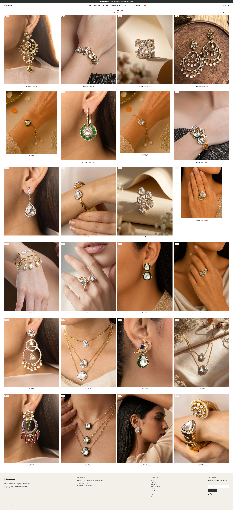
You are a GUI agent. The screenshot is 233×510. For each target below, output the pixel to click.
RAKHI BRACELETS (137, 5)
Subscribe (212, 490)
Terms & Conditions (155, 486)
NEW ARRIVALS (97, 5)
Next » (120, 470)
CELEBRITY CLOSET (115, 5)
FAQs (152, 494)
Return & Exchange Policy (156, 490)
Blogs (152, 496)
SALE (145, 5)
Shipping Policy (154, 484)
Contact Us (153, 482)
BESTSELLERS (106, 5)
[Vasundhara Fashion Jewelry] (8, 5)
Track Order (153, 492)
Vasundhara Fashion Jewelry (12, 505)
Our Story (153, 480)
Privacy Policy (154, 488)
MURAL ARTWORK (127, 5)
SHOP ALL (89, 5)
